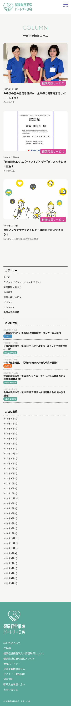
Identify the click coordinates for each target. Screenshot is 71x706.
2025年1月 (8, 493)
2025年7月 (8, 468)
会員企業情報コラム (14, 669)
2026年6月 (8, 428)
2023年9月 (8, 553)
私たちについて (11, 643)
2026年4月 (8, 438)
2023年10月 (9, 548)
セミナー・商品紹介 (14, 674)
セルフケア (9, 307)
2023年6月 (8, 568)
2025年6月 (8, 473)
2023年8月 (8, 558)
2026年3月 (8, 443)
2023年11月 (9, 543)
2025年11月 (9, 453)
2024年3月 (8, 523)
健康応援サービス (12, 297)
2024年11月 (9, 498)
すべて (6, 277)
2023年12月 (9, 538)
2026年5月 (8, 433)
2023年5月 (8, 573)
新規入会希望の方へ (14, 684)
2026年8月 (8, 418)
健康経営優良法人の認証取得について (23, 653)
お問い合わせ (10, 689)
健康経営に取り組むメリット (19, 658)
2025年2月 (8, 488)
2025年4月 (8, 478)
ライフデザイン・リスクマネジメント (22, 282)
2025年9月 (8, 458)
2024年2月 (8, 528)
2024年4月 (8, 518)
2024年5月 (8, 513)
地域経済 (7, 292)
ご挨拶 (7, 648)
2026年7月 (8, 423)
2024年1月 (8, 533)
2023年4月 (8, 578)
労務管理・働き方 (12, 287)
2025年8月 (8, 463)
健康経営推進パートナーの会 (16, 10)
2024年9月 (8, 503)
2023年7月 (8, 563)
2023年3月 (8, 583)
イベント (7, 302)
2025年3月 (8, 483)
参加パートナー (11, 663)
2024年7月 (8, 508)
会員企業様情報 (11, 312)
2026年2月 (8, 448)
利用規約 (8, 679)
